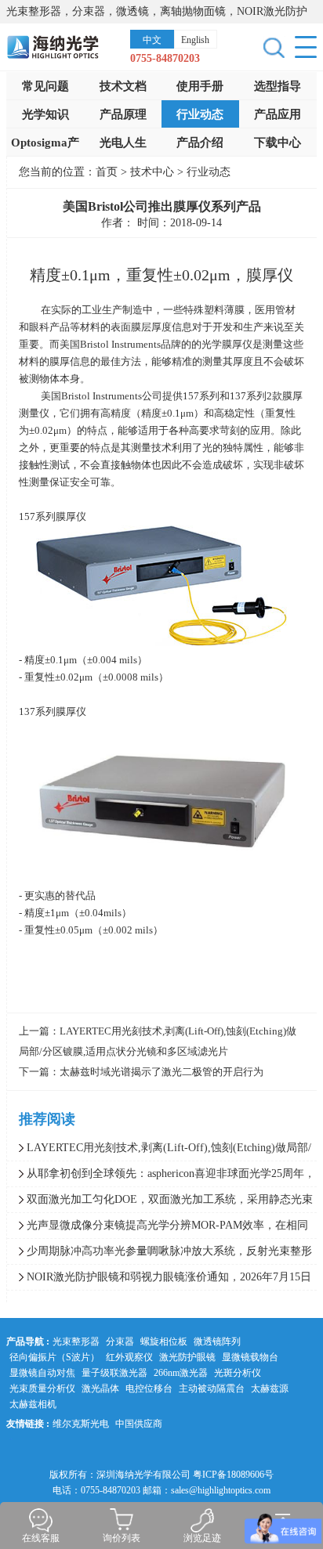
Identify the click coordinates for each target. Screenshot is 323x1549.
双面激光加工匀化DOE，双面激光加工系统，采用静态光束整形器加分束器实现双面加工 (160, 1202)
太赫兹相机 (32, 1404)
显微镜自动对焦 (42, 1372)
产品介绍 (199, 142)
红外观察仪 (129, 1357)
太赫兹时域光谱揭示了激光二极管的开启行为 (161, 1072)
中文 (152, 39)
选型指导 (277, 86)
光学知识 (45, 114)
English (195, 39)
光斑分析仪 (237, 1372)
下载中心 (277, 142)
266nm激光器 (181, 1372)
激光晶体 (100, 1388)
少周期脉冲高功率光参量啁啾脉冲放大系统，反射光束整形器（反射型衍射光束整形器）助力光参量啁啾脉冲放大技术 (159, 1254)
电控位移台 (148, 1388)
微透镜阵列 (217, 1341)
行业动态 (199, 114)
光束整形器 (76, 1341)
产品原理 (123, 114)
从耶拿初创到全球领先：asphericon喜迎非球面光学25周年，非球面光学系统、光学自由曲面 (161, 1177)
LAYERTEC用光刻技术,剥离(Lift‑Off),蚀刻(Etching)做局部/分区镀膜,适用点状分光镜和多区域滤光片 (159, 1151)
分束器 (120, 1341)
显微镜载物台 (250, 1357)
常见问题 (45, 86)
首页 (107, 172)
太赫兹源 (270, 1388)
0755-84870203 (165, 58)
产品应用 (277, 114)
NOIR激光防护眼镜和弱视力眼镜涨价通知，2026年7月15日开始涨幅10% (159, 1280)
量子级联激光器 (114, 1372)
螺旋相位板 (163, 1341)
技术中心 (153, 172)
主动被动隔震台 (212, 1388)
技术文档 (123, 86)
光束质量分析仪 (42, 1388)
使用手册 (199, 86)
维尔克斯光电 (81, 1423)
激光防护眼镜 (187, 1357)
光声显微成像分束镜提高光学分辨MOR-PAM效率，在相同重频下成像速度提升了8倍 (157, 1228)
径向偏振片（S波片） (54, 1357)
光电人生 (123, 142)
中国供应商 (138, 1423)
